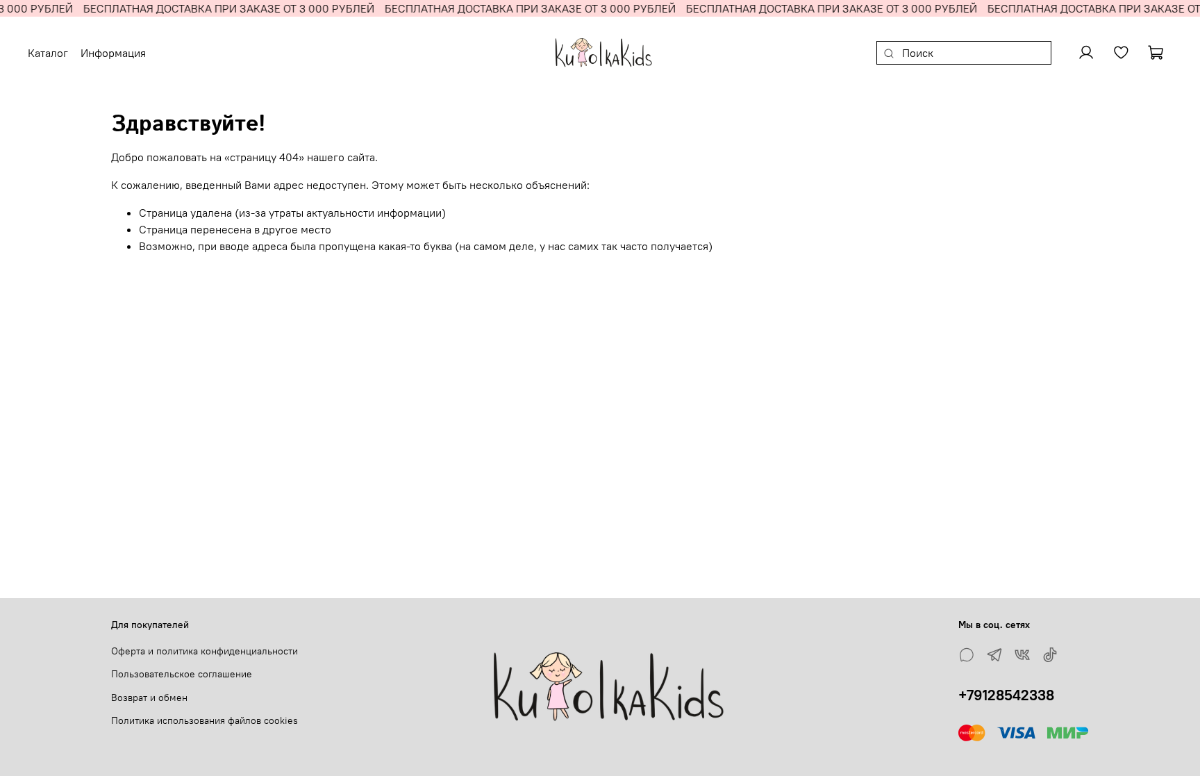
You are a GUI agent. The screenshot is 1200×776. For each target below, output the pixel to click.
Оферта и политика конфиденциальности (204, 651)
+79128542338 (1006, 695)
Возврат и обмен (149, 697)
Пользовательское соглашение (181, 674)
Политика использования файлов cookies (204, 720)
